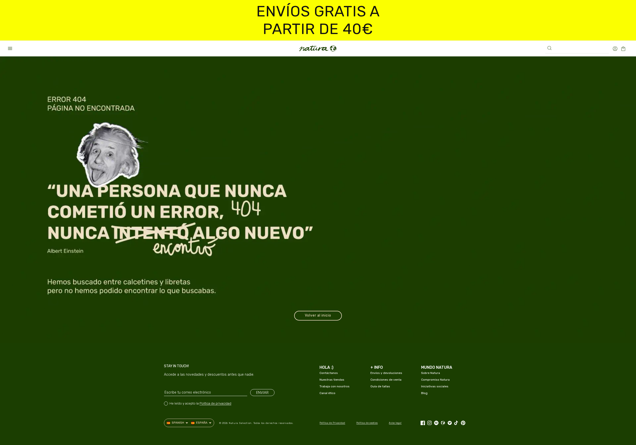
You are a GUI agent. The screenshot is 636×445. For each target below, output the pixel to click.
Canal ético (327, 393)
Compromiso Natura (435, 379)
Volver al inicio (318, 315)
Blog (424, 393)
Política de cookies (367, 422)
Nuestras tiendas (331, 379)
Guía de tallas (380, 386)
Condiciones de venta (385, 379)
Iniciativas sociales (434, 386)
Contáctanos (328, 373)
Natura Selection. (240, 423)
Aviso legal (395, 422)
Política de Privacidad (332, 422)
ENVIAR (262, 392)
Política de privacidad (215, 403)
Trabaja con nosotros (334, 386)
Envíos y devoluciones (386, 373)
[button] (10, 48)
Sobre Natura (430, 373)
